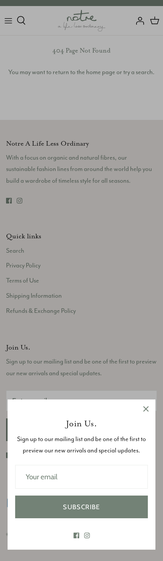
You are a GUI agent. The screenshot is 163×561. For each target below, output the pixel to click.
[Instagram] (87, 535)
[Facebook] (76, 535)
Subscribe (81, 507)
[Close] (146, 409)
